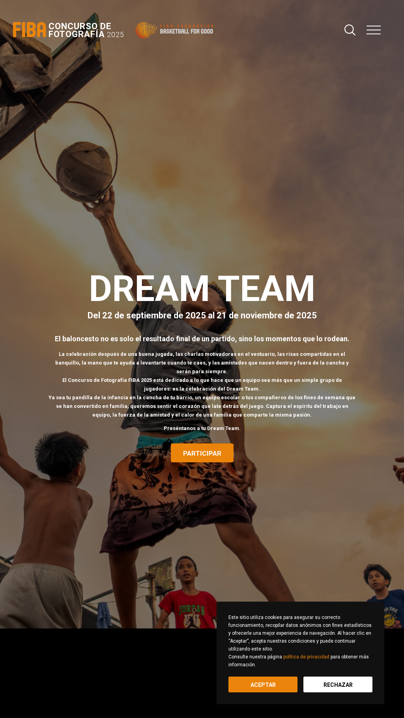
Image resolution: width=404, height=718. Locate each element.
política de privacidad (306, 657)
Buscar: (349, 30)
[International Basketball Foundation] (175, 30)
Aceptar (263, 685)
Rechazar (338, 685)
